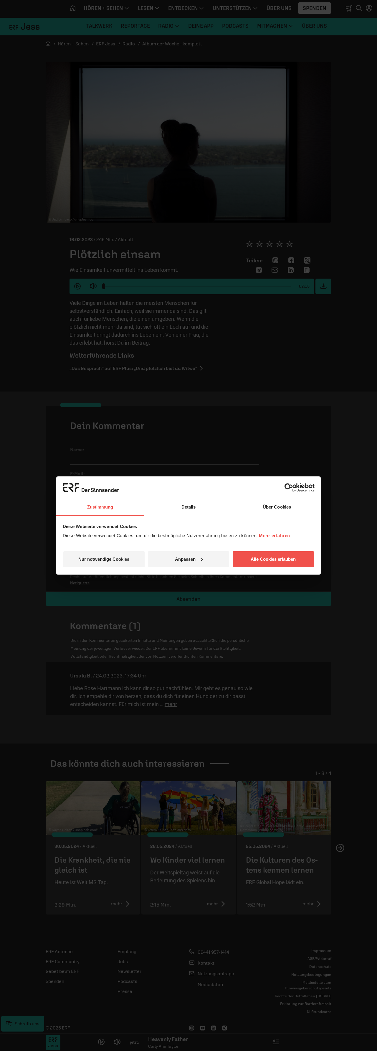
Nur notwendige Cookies (103, 559)
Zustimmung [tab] (100, 506)
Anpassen (185, 559)
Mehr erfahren (274, 535)
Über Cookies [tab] (277, 506)
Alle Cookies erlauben (273, 559)
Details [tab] (188, 506)
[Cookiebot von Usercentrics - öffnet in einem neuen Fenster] (289, 487)
